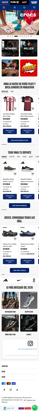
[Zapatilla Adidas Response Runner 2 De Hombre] (27, 169)
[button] (10, 36)
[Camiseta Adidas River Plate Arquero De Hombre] (27, 103)
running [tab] (4, 157)
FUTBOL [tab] (24, 157)
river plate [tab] (5, 91)
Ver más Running (19, 205)
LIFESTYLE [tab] (11, 157)
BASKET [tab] (31, 157)
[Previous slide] (8, 36)
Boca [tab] (12, 91)
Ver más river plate (19, 140)
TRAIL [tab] (18, 157)
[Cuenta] (14, 7)
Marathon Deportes (14, 398)
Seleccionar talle (10, 131)
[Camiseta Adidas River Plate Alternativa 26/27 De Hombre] (10, 103)
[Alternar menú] (5, 7)
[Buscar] (24, 7)
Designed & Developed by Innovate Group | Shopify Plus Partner (18, 400)
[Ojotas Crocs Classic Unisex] (27, 233)
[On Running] (20, 280)
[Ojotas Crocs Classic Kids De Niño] (10, 233)
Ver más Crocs (19, 270)
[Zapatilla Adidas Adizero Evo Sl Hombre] (10, 169)
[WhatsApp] (35, 407)
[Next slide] (31, 36)
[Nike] (6, 280)
